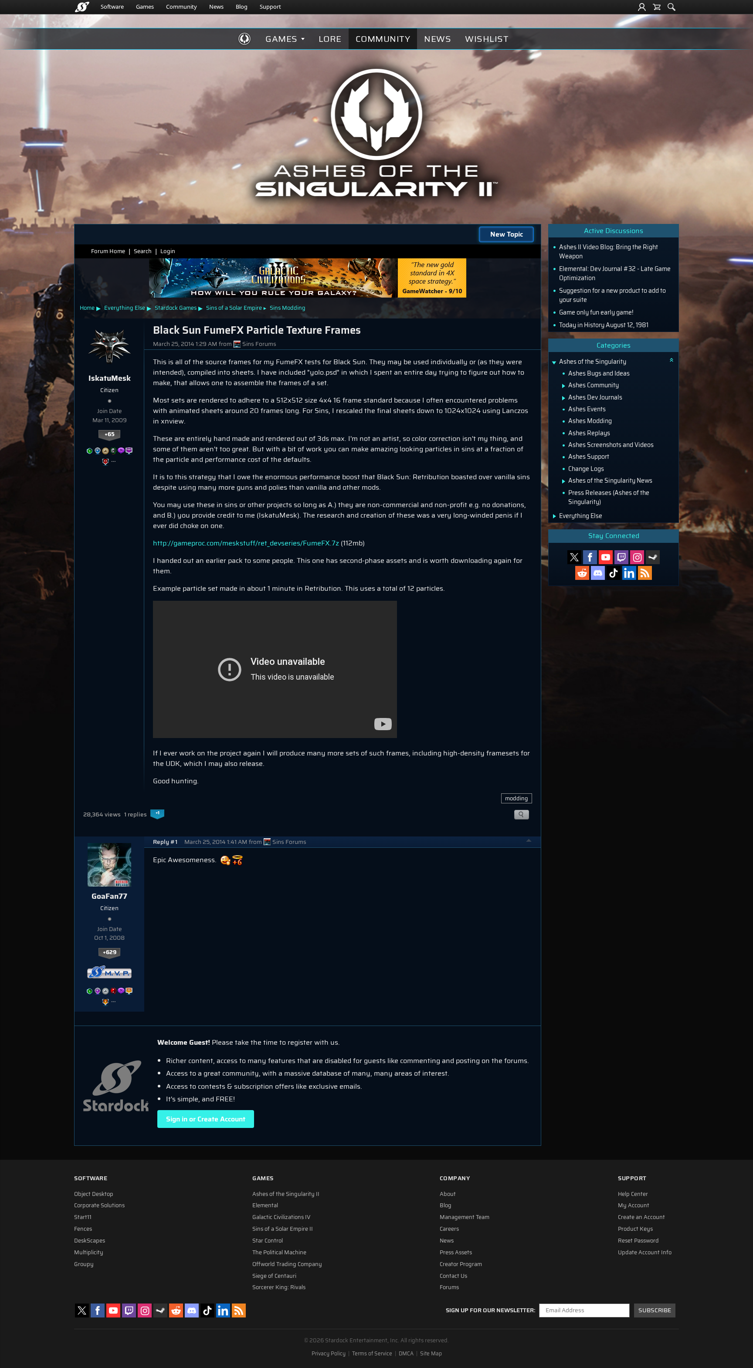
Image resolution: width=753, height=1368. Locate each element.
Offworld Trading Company (287, 1264)
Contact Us (453, 1276)
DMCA (406, 1354)
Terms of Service (372, 1354)
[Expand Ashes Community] (563, 386)
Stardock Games (176, 308)
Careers (449, 1229)
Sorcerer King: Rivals (278, 1287)
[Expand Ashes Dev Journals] (563, 398)
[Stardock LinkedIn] (629, 573)
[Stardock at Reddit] (582, 573)
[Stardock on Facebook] (590, 557)
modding (516, 798)
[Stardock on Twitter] (574, 557)
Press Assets (456, 1252)
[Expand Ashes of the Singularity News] (563, 481)
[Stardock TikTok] (613, 573)
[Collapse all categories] (671, 360)
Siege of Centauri (274, 1276)
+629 (109, 952)
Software (112, 6)
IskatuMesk (109, 378)
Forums (449, 1287)
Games (145, 6)
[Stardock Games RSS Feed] (645, 573)
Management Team (464, 1217)
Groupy (84, 1264)
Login (167, 251)
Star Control (267, 1240)
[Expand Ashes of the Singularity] (554, 362)
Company (455, 1178)
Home (87, 308)
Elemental (265, 1205)
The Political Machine (279, 1252)
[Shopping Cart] (656, 7)
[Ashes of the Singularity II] (376, 132)
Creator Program (461, 1264)
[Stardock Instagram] (637, 557)
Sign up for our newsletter (490, 1310)
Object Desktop (93, 1194)
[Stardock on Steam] (653, 557)
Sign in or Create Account (205, 1119)
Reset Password (638, 1240)
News (216, 6)
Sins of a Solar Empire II (282, 1229)
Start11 (83, 1217)
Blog (242, 6)
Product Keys (635, 1229)
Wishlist (487, 39)
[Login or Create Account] (641, 7)
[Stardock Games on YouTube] (606, 557)
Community (181, 6)
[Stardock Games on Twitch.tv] (621, 557)
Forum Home (108, 251)
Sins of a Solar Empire (234, 308)
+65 (110, 434)
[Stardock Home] (82, 7)
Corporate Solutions (99, 1205)
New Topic (506, 234)
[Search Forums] (671, 7)
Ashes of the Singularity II (285, 1194)
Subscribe (654, 1310)
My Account (633, 1205)
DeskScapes (89, 1240)
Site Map (431, 1354)
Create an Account (641, 1217)
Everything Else (124, 308)
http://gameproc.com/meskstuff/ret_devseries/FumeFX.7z (246, 543)
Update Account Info (645, 1252)
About (448, 1194)
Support (270, 6)
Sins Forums (259, 344)
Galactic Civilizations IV (281, 1217)
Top (529, 842)
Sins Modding (287, 308)
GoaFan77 (109, 896)
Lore (330, 39)
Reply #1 (165, 842)
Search (143, 251)
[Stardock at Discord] (598, 573)
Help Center (633, 1194)
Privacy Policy (329, 1354)
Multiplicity (88, 1252)
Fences (83, 1229)
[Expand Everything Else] (554, 516)
